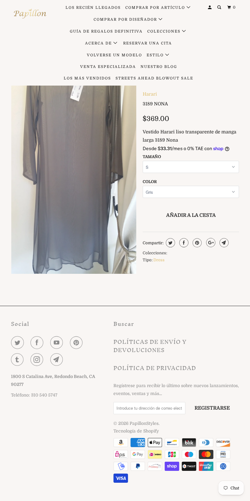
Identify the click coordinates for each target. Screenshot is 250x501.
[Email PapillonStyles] (58, 359)
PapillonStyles (144, 423)
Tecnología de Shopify (136, 431)
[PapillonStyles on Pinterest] (77, 342)
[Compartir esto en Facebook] (183, 242)
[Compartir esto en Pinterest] (196, 242)
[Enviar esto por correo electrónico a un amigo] (223, 242)
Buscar (123, 324)
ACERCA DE (99, 43)
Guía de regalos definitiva (106, 31)
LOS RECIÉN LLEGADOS (93, 7)
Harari (150, 94)
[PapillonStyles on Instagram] (38, 359)
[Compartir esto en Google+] (210, 242)
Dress (159, 260)
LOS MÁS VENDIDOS (87, 78)
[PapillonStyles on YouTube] (58, 342)
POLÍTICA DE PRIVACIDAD (154, 368)
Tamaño (152, 156)
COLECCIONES (164, 31)
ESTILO (156, 55)
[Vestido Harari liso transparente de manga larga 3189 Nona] (74, 162)
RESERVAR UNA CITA (147, 43)
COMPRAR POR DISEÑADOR (126, 19)
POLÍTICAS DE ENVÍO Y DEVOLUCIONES (150, 346)
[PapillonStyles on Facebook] (38, 342)
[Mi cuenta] (210, 7)
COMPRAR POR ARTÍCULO (156, 7)
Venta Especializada (108, 67)
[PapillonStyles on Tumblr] (18, 359)
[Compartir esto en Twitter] (169, 242)
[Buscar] (219, 7)
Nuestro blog (159, 67)
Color (150, 181)
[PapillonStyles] (30, 14)
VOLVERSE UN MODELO (114, 55)
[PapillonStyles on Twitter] (18, 342)
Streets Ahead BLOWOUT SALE (154, 78)
